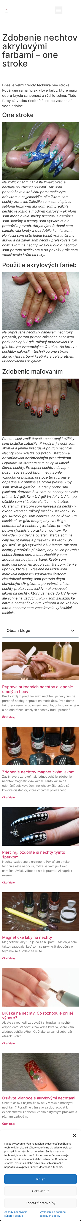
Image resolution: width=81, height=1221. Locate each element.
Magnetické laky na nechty (27, 937)
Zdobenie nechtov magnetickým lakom (38, 772)
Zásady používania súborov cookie (15, 1213)
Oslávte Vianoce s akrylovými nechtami (38, 1098)
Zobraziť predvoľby (40, 1203)
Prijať (40, 1179)
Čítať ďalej (8, 717)
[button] (74, 1135)
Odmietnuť (40, 1191)
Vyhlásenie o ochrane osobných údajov (53, 1213)
